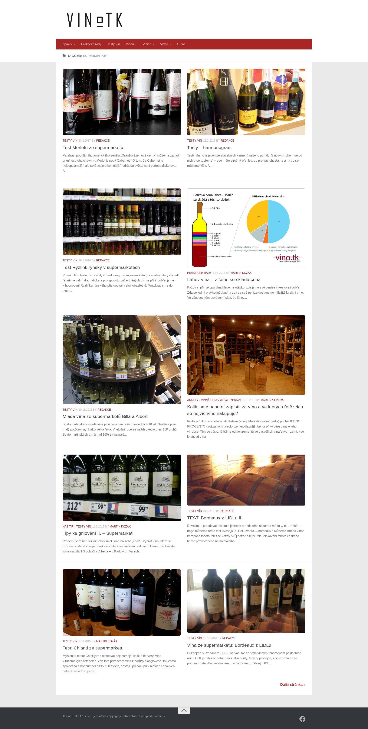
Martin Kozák (241, 272)
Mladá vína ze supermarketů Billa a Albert (105, 416)
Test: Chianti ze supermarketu (93, 647)
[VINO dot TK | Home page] (94, 19)
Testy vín (113, 44)
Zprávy (67, 44)
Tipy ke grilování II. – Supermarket (97, 533)
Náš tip (68, 526)
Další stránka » (292, 685)
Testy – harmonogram (209, 147)
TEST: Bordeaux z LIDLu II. (215, 517)
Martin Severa (272, 400)
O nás (181, 44)
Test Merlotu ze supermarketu (93, 147)
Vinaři (130, 44)
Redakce (103, 140)
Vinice (147, 44)
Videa (164, 44)
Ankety (192, 400)
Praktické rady (91, 44)
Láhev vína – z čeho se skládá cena (224, 279)
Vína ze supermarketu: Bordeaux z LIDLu (229, 645)
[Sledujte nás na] (302, 719)
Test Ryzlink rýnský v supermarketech (101, 267)
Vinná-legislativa (214, 400)
